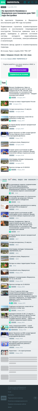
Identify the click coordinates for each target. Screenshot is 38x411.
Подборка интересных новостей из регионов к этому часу (21, 117)
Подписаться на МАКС (19, 70)
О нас (9, 392)
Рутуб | (17, 55)
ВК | (22, 55)
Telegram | (11, 55)
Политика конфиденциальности (17, 401)
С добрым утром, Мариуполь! (19, 142)
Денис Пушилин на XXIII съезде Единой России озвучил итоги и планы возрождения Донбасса (22, 134)
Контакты (11, 395)
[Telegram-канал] (28, 2)
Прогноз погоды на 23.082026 (19, 167)
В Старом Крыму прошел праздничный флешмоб (22, 125)
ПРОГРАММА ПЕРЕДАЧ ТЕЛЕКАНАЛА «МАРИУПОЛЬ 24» (21, 160)
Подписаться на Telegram (19, 74)
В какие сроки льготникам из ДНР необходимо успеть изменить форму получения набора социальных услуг (22, 151)
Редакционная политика (15, 398)
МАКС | (3, 55)
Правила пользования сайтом (17, 404)
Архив (9, 407)
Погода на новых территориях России (22, 101)
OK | (25, 55)
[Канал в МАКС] (25, 2)
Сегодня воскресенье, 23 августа (20, 109)
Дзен (29, 55)
